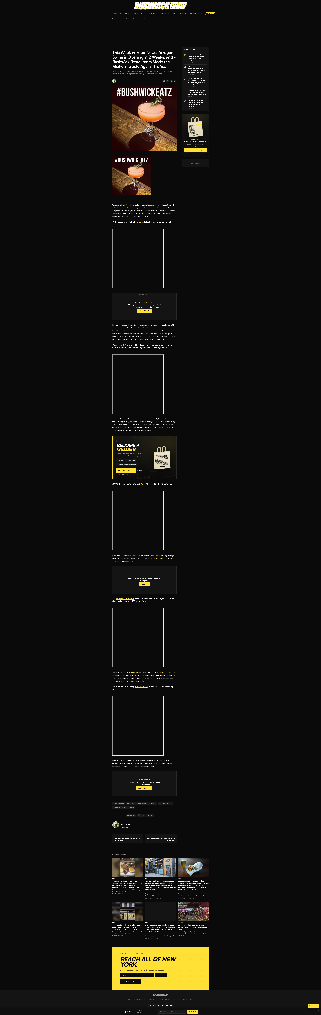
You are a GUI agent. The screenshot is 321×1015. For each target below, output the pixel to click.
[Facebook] (167, 1005)
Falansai (172, 558)
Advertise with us (131, 981)
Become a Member (144, 310)
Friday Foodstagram (128, 205)
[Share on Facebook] (164, 81)
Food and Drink (165, 13)
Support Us (144, 584)
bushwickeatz (142, 803)
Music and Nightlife (151, 13)
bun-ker (172, 672)
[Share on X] (167, 81)
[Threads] (162, 1005)
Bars (146, 878)
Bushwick (183, 13)
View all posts (124, 827)
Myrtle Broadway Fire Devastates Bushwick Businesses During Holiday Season (192, 927)
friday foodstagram (165, 803)
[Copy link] (175, 81)
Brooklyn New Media (187, 999)
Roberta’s (162, 672)
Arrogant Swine (122, 345)
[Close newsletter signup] (318, 1010)
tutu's (132, 807)
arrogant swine (119, 803)
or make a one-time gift (122, 474)
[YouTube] (171, 1005)
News (107, 13)
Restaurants (138, 13)
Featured (181, 922)
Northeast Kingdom (125, 598)
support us (210, 13)
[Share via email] (171, 81)
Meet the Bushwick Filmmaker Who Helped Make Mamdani (163, 1002)
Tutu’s (138, 222)
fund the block (313, 1006)
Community (127, 13)
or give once (195, 153)
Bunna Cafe (140, 686)
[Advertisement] (160, 34)
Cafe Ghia (145, 484)
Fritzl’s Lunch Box (160, 558)
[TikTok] (154, 1005)
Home (113, 18)
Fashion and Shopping (196, 13)
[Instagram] (150, 1005)
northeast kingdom (120, 807)
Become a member (126, 470)
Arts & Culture (116, 13)
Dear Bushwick (133, 672)
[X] (158, 1005)
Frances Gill (125, 824)
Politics (174, 13)
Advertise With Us (144, 788)
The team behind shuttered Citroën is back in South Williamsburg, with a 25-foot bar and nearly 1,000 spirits (127, 927)
